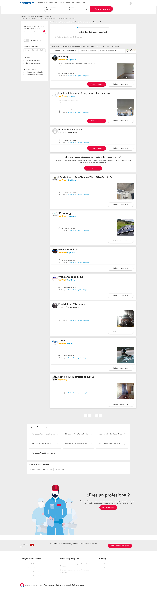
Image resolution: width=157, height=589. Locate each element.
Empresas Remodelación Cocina (31, 576)
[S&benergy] (55, 214)
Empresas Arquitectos (28, 564)
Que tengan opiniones (33, 60)
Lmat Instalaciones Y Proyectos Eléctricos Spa (84, 93)
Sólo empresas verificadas (34, 72)
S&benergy (64, 213)
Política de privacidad (63, 585)
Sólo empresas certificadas (35, 74)
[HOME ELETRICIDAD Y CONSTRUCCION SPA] (55, 178)
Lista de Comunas (105, 568)
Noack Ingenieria (68, 249)
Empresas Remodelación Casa (31, 572)
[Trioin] (55, 342)
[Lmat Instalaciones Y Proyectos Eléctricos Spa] (55, 94)
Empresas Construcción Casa (30, 568)
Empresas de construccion (38, 18)
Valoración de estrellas (87, 51)
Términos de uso (49, 585)
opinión (70, 343)
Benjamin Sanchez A (70, 129)
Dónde (71, 8)
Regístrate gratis (108, 507)
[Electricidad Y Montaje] (55, 305)
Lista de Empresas (105, 564)
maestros (35, 469)
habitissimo (24, 18)
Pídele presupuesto (120, 84)
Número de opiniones (107, 51)
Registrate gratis (93, 168)
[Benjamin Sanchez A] (55, 131)
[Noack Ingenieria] (55, 251)
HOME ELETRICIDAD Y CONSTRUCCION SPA (85, 177)
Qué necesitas (51, 8)
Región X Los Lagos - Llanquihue (58, 18)
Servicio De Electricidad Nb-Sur (76, 377)
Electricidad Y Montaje (71, 304)
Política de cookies (78, 585)
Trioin (61, 340)
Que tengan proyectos (33, 63)
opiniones (71, 59)
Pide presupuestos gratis (120, 546)
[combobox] (55, 9)
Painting (63, 57)
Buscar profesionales (102, 9)
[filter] (35, 31)
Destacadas (71, 51)
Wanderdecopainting (70, 277)
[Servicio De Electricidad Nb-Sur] (55, 378)
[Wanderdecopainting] (55, 278)
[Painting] (55, 58)
